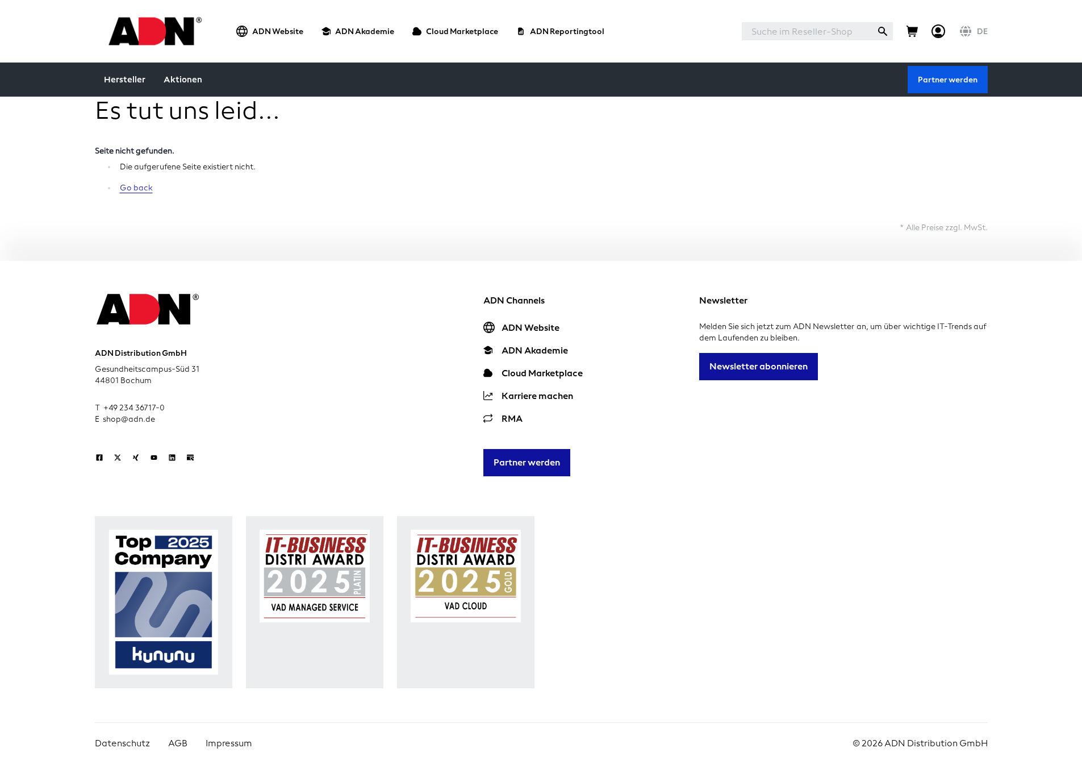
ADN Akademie (364, 31)
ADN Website (277, 31)
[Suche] (882, 31)
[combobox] (807, 31)
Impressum (229, 743)
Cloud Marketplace (462, 31)
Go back (136, 188)
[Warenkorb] (912, 31)
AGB (177, 743)
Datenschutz (122, 743)
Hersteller (124, 79)
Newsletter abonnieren (758, 366)
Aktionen (183, 79)
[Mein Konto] (938, 31)
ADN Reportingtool (567, 31)
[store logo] (152, 31)
